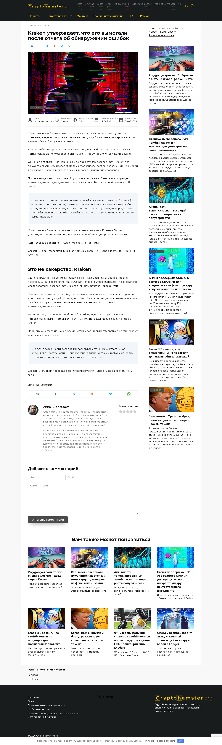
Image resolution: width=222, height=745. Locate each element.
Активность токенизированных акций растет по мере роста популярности (168, 212)
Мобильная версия (39, 709)
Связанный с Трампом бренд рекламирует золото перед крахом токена (170, 420)
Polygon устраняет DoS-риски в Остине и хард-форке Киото (171, 77)
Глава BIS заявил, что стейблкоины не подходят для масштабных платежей (169, 352)
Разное (145, 16)
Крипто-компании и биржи (166, 28)
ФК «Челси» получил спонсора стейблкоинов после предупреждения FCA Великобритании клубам (132, 640)
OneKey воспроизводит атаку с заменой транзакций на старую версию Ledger (174, 638)
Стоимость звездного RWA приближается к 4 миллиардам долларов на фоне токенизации (168, 144)
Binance (34, 674)
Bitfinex (33, 679)
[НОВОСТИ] (171, 69)
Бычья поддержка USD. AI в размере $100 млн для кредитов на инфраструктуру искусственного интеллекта (171, 283)
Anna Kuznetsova (56, 407)
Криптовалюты (58, 16)
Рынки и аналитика (161, 35)
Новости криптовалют (163, 31)
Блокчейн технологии (107, 16)
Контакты (33, 697)
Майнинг (82, 16)
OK (180, 741)
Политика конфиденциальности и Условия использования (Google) (53, 715)
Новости (34, 16)
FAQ (132, 16)
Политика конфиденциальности (46, 705)
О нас (31, 701)
